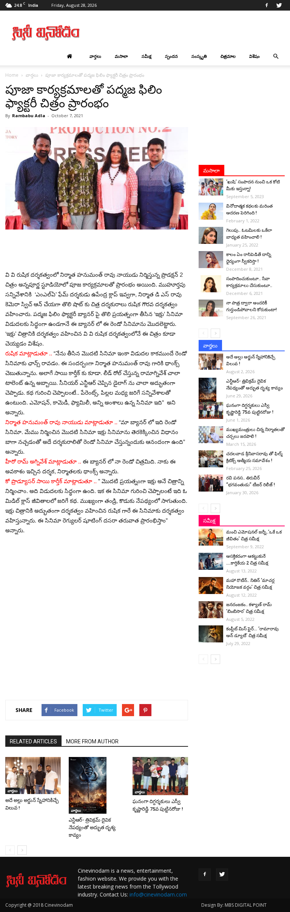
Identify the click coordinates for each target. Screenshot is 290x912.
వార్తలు (95, 56)
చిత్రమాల (228, 56)
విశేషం (254, 56)
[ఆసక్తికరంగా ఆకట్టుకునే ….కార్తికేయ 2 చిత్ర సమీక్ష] (211, 561)
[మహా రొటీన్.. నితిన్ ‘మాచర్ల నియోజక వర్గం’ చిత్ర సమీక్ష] (211, 585)
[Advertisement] (196, 32)
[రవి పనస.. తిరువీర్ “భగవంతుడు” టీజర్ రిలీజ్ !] (211, 483)
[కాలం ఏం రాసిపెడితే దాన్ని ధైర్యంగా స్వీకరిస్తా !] (211, 259)
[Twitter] (279, 5)
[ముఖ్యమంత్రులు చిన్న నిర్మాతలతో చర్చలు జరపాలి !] (211, 434)
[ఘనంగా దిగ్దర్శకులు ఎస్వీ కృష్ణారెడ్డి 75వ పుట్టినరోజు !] (160, 776)
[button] (276, 56)
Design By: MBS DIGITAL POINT (234, 905)
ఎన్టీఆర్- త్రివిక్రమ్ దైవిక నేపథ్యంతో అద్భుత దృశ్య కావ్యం (92, 827)
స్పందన (171, 56)
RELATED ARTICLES (33, 741)
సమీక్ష (146, 56)
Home (12, 75)
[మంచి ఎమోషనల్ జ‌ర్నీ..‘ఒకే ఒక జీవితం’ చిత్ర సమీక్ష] (211, 537)
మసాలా (121, 56)
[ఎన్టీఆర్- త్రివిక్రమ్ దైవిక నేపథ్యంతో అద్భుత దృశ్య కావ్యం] (96, 785)
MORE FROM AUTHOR (92, 741)
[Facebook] (266, 5)
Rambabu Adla (28, 115)
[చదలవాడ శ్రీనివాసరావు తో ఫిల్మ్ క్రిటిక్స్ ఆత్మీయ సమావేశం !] (211, 458)
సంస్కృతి (199, 56)
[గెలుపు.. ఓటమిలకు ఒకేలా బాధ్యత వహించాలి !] (211, 235)
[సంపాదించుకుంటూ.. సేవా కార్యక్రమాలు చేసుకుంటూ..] (211, 283)
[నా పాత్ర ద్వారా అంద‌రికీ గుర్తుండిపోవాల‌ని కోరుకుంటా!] (211, 307)
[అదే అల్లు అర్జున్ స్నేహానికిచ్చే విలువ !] (33, 775)
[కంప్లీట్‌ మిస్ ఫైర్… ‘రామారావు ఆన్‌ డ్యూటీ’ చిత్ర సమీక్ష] (211, 633)
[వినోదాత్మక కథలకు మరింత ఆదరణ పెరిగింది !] (211, 211)
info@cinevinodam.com (158, 894)
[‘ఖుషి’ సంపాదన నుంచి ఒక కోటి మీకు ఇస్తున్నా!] (211, 186)
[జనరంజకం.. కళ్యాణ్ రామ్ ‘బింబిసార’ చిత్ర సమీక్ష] (211, 609)
